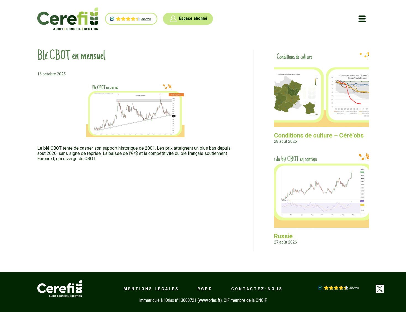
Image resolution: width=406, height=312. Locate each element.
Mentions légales (151, 289)
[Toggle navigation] (362, 18)
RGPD (205, 289)
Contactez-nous (257, 289)
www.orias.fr (209, 300)
